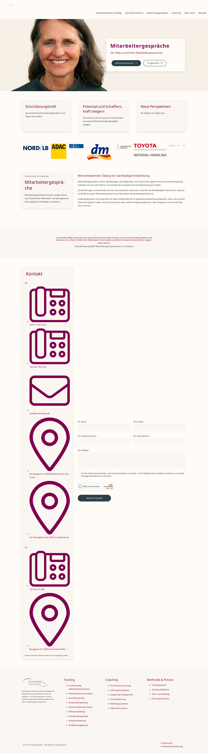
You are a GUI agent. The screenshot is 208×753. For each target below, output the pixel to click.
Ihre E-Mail (138, 421)
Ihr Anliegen (83, 450)
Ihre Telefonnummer (87, 436)
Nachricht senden (94, 498)
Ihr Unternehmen (141, 436)
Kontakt (202, 12)
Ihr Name (82, 421)
